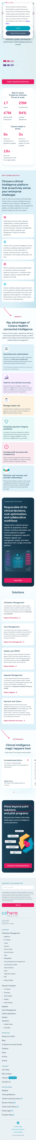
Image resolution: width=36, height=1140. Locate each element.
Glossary (5, 1048)
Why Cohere (7, 1074)
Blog (3, 1040)
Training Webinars (8, 1094)
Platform (7, 937)
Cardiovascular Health (10, 964)
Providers (7, 1028)
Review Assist (8, 949)
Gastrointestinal (8, 967)
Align (5, 955)
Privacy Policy (18, 1126)
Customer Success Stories (12, 1044)
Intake (6, 943)
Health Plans (8, 1024)
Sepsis (6, 999)
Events (4, 1061)
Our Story (5, 1070)
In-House (7, 940)
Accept (18, 28)
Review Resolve (9, 952)
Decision (6, 946)
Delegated (7, 958)
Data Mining (8, 1002)
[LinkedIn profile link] (18, 1123)
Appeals (5, 1006)
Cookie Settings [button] (18, 1132)
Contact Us (6, 1082)
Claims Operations (9, 1014)
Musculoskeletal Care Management (14, 961)
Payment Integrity (9, 986)
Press (4, 1052)
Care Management (9, 1010)
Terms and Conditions (18, 1129)
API (5, 977)
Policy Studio (8, 980)
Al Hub (4, 1057)
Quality (4, 1017)
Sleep (5, 971)
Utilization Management (11, 933)
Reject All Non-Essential (18, 33)
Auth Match (8, 996)
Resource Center (8, 1036)
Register (5, 1090)
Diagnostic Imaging (9, 973)
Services (7, 992)
